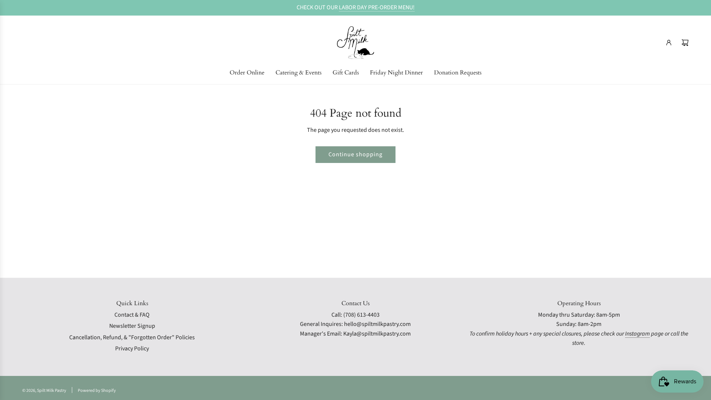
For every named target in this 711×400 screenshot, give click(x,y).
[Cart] (685, 42)
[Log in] (669, 42)
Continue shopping (355, 154)
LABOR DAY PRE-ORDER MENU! (377, 7)
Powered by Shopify (97, 390)
